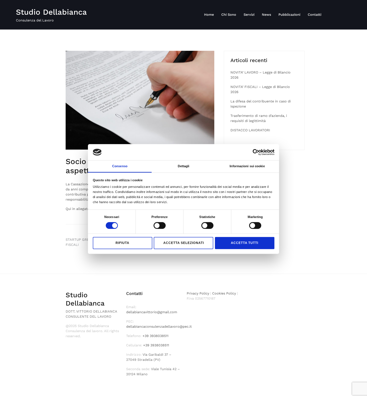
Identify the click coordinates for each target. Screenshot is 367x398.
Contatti (314, 15)
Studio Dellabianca (51, 12)
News (266, 15)
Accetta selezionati (183, 243)
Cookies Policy (224, 293)
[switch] (160, 225)
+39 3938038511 (154, 336)
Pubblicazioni (289, 15)
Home (209, 15)
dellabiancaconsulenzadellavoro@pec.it (159, 326)
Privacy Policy (198, 293)
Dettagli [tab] (183, 166)
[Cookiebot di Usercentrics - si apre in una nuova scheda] (255, 152)
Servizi (249, 15)
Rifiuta (122, 243)
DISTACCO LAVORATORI (250, 130)
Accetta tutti (244, 243)
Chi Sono (228, 15)
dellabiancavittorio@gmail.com (151, 312)
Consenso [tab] (119, 166)
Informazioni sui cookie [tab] (247, 166)
